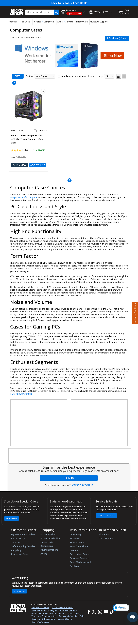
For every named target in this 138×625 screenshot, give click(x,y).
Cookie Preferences (40, 622)
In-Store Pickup (48, 534)
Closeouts (104, 534)
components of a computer (24, 197)
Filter (17, 76)
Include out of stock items (73, 76)
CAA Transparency (68, 610)
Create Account (82, 485)
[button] (121, 608)
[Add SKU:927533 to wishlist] (43, 91)
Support (104, 21)
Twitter (94, 611)
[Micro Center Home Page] (17, 10)
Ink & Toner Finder (79, 546)
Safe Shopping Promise (23, 546)
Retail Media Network (81, 562)
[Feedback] (134, 312)
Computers (49, 21)
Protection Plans (19, 554)
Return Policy (18, 538)
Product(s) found (117, 38)
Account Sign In (65, 619)
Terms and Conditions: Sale (71, 616)
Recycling (16, 550)
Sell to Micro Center (80, 554)
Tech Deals (80, 3)
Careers (74, 550)
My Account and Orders (23, 534)
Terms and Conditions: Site (43, 616)
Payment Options (49, 549)
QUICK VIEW (19, 165)
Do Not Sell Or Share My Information (47, 613)
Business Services (79, 558)
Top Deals (25, 21)
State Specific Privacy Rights (44, 610)
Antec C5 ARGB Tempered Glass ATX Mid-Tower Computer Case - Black (28, 139)
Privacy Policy (74, 613)
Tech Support (106, 538)
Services (69, 21)
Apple (60, 21)
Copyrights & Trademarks (43, 619)
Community (75, 534)
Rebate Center (77, 542)
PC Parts (37, 21)
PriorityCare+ (82, 21)
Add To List (37, 165)
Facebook (88, 611)
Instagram (100, 611)
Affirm (44, 553)
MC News (94, 21)
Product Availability (50, 538)
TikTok (111, 611)
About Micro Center (40, 607)
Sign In (69, 478)
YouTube (106, 611)
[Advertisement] (39, 423)
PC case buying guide (21, 393)
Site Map (74, 566)
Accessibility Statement (62, 607)
